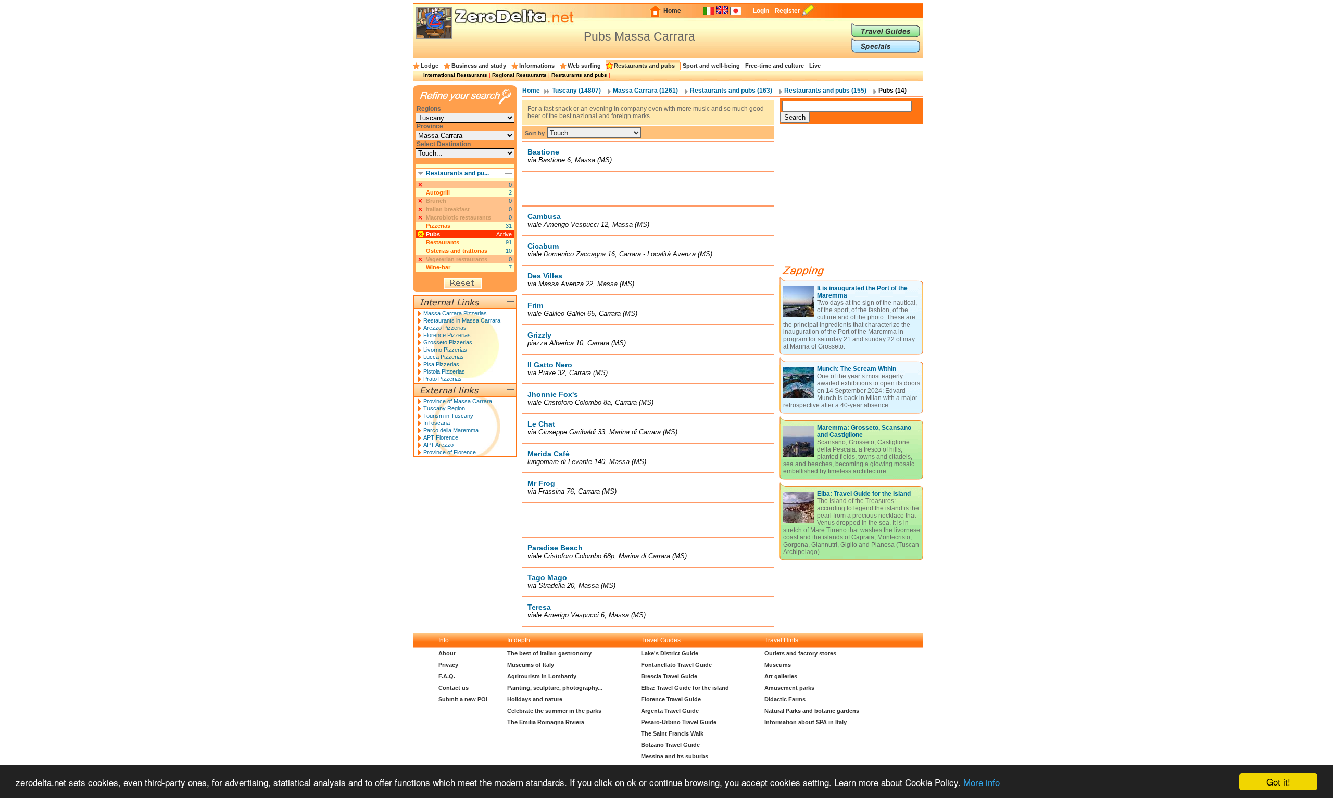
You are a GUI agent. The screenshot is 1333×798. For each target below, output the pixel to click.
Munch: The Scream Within (856, 368)
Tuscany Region (444, 408)
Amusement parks (789, 688)
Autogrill (438, 192)
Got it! (1278, 781)
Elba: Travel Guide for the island (864, 493)
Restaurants (442, 242)
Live (815, 65)
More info (981, 782)
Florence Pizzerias (447, 335)
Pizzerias (438, 226)
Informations (537, 65)
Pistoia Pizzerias (444, 371)
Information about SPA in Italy (805, 722)
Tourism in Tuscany (448, 416)
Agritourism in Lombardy (541, 676)
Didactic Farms (785, 699)
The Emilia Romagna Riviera (545, 722)
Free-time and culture (774, 65)
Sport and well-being (711, 65)
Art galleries (780, 676)
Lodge (429, 65)
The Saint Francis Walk (672, 733)
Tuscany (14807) (576, 90)
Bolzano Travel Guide (670, 745)
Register (787, 11)
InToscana (436, 423)
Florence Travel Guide (671, 699)
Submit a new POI (462, 699)
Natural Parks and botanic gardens (811, 710)
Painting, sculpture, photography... (554, 688)
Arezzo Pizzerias (445, 328)
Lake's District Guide (669, 653)
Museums (777, 665)
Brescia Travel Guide (669, 676)
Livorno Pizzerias (445, 349)
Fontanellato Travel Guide (676, 665)
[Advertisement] (648, 188)
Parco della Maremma (451, 430)
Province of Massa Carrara (457, 401)
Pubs (433, 234)
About (447, 653)
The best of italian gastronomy (549, 653)
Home (672, 11)
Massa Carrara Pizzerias (455, 313)
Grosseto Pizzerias (447, 342)
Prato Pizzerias (442, 379)
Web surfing (584, 65)
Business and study (478, 65)
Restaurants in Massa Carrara (461, 320)
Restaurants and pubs (644, 65)
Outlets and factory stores (800, 653)
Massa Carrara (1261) (645, 90)
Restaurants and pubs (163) (731, 90)
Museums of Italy (530, 665)
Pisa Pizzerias (441, 364)
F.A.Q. (446, 676)
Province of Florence (449, 452)
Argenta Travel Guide (670, 710)
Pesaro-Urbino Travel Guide (678, 722)
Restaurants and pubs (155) (825, 90)
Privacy (448, 665)
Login (761, 11)
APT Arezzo (438, 445)
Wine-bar (438, 267)
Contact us (453, 688)
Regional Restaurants (519, 75)
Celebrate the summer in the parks (554, 710)
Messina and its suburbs (674, 756)
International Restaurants (455, 75)
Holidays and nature (534, 699)
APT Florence (440, 437)
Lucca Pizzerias (443, 357)
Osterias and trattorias (456, 251)
